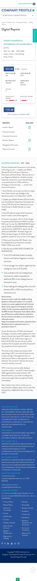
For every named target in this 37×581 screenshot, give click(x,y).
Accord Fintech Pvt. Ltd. (18, 557)
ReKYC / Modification (7, 532)
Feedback (25, 511)
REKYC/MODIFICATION (25, 4)
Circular (6, 520)
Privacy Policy (8, 502)
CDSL (28, 163)
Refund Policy (8, 505)
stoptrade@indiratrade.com (18, 495)
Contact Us (26, 514)
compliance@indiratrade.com (12, 478)
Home (3, 22)
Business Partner (27, 508)
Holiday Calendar (9, 523)
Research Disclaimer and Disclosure (27, 523)
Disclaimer (25, 517)
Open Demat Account (8, 527)
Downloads (25, 505)
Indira (18, 579)
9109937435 (6, 498)
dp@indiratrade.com (19, 390)
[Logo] (7, 4)
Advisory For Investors (26, 534)
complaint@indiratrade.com (11, 487)
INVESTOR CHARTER (9, 490)
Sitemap (25, 502)
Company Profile (22, 22)
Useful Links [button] (7, 516)
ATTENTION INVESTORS (11, 163)
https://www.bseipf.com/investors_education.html (19, 321)
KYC (22, 163)
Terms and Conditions (25, 529)
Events (5, 513)
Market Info (11, 22)
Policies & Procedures (7, 509)
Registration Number (7, 537)
